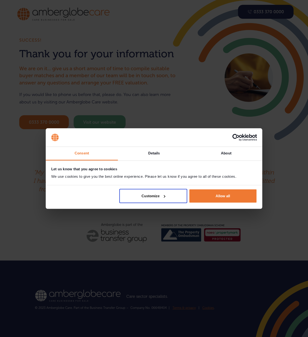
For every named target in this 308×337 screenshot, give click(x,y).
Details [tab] (154, 153)
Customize (150, 196)
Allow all (223, 196)
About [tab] (226, 153)
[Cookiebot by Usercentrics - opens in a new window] (236, 137)
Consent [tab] (82, 153)
